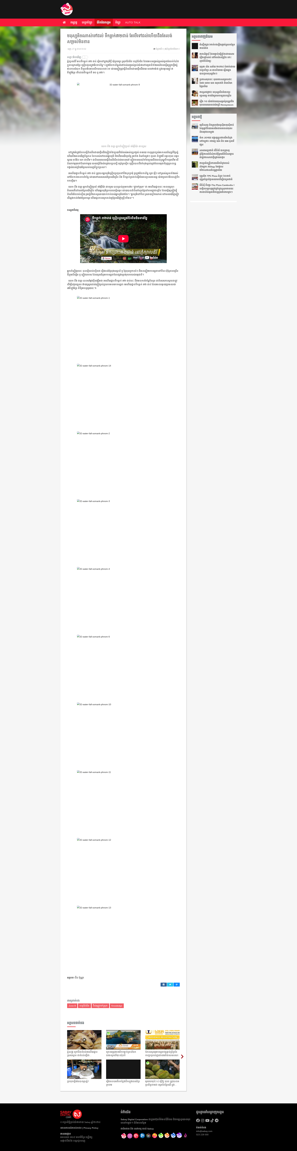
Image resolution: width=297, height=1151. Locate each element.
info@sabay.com (204, 1131)
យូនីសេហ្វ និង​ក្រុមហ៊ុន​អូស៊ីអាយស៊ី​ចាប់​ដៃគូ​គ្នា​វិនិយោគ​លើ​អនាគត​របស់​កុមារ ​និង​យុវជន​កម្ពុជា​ (217, 128)
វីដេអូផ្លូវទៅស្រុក (100, 1006)
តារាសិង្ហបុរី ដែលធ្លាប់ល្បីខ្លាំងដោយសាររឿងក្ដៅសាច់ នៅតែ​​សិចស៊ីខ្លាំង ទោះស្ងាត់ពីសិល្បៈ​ (217, 57)
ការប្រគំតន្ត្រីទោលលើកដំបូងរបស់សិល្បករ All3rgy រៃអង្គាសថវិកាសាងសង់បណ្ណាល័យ (214, 166)
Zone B (72, 1006)
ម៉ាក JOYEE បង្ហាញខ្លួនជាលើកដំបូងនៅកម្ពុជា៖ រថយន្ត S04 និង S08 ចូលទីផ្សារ (217, 141)
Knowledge (116, 1006)
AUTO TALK (132, 22)
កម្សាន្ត (73, 22)
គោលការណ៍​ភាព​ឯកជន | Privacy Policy (79, 1128)
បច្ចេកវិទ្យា (87, 22)
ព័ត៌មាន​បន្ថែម (140, 1123)
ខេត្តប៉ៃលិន (84, 1006)
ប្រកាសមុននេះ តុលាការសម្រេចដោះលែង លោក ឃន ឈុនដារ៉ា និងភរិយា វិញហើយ (216, 83)
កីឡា (118, 22)
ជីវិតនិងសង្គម (104, 22)
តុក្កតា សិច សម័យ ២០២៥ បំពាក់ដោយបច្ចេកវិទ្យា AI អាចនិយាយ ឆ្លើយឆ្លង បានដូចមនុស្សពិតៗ (217, 70)
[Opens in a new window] (130, 1136)
